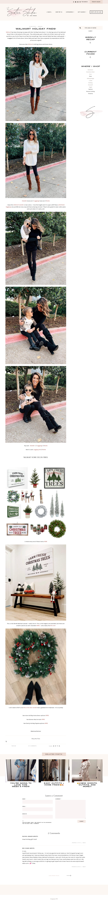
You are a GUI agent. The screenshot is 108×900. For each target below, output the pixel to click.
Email (24, 806)
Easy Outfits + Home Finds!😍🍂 (54, 784)
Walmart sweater (19, 205)
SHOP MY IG (59, 12)
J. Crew (90, 80)
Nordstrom (90, 69)
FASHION (40, 26)
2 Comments (33, 745)
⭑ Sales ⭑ (49, 12)
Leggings (36, 201)
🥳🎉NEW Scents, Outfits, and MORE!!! (87, 785)
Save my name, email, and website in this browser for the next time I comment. (36, 823)
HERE (45, 541)
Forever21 (90, 84)
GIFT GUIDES (81, 12)
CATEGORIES (69, 12)
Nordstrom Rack (90, 72)
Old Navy (90, 82)
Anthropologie (90, 78)
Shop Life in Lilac (96, 12)
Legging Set (37, 449)
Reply (84, 842)
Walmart (8, 32)
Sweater (24, 201)
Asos (90, 74)
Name (24, 799)
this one (52, 625)
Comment (58, 799)
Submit (90, 31)
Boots (48, 201)
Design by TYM (54, 898)
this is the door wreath (30, 707)
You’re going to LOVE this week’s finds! (21, 785)
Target (90, 87)
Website (24, 813)
